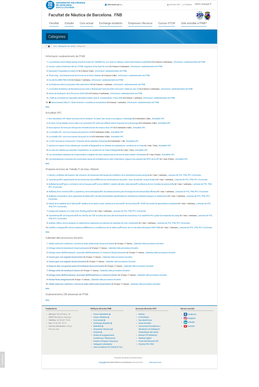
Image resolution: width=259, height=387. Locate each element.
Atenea (141, 314)
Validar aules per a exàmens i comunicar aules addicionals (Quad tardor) (80, 284)
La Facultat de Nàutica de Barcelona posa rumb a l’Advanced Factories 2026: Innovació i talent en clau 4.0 (94, 89)
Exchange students (110, 23)
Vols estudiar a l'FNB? (194, 23)
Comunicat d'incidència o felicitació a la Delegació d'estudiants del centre (149, 329)
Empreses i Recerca (140, 23)
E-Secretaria (143, 317)
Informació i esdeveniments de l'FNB (189, 62)
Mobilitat (97, 326)
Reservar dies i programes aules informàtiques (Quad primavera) (76, 266)
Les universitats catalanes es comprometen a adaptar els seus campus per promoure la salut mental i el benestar (97, 154)
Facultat (54, 23)
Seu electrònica (145, 320)
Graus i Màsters (100, 317)
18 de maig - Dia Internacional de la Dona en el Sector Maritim (75, 75)
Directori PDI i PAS (146, 344)
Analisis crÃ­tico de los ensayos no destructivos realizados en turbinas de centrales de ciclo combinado (93, 223)
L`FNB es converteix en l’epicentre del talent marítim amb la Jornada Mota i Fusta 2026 (86, 98)
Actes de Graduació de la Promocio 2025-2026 (69, 93)
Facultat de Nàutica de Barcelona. (80, 14)
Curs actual (86, 23)
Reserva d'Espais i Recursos (106, 341)
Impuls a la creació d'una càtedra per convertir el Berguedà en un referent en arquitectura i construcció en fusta (96, 145)
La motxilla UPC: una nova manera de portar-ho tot (70, 132)
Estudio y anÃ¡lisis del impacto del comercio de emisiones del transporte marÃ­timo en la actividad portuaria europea (99, 175)
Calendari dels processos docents (149, 243)
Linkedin (191, 322)
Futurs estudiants (101, 314)
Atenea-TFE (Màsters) (147, 335)
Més (47, 107)
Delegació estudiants (103, 344)
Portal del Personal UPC (148, 341)
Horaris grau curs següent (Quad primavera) (67, 261)
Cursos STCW (166, 23)
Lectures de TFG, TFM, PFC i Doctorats (184, 175)
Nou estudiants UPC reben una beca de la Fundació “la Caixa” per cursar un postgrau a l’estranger (90, 118)
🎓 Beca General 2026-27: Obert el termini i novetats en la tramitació (78, 102)
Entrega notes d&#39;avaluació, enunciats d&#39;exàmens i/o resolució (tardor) (83, 275)
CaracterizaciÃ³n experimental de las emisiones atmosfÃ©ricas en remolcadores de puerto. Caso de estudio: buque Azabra (102, 179)
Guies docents (144, 323)
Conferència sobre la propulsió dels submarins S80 (71, 84)
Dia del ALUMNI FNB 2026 (60, 80)
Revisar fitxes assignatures (60, 279)
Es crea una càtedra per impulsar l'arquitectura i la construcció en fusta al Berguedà (84, 150)
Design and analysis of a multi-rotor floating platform (71, 211)
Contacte (188, 5)
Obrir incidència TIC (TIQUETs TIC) (108, 347)
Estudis (69, 23)
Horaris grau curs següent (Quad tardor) (66, 257)
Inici (55, 46)
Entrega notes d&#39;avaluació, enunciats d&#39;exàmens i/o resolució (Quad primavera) (87, 252)
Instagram (191, 318)
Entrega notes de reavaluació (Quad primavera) (69, 248)
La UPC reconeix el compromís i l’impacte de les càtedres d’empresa (78, 141)
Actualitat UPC (158, 118)
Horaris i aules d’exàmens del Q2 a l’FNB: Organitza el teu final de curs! (79, 66)
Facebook (191, 314)
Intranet (97, 332)
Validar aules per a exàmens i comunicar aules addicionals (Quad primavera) (81, 243)
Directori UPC (174, 5)
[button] (2, 360)
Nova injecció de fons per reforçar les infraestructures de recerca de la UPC (81, 127)
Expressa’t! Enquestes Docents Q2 (63, 71)
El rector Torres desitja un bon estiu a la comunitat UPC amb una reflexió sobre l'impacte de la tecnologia (94, 123)
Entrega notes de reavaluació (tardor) (65, 270)
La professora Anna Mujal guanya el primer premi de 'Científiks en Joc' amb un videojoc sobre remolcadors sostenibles (100, 62)
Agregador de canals (67, 46)
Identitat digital (144, 338)
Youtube (191, 326)
